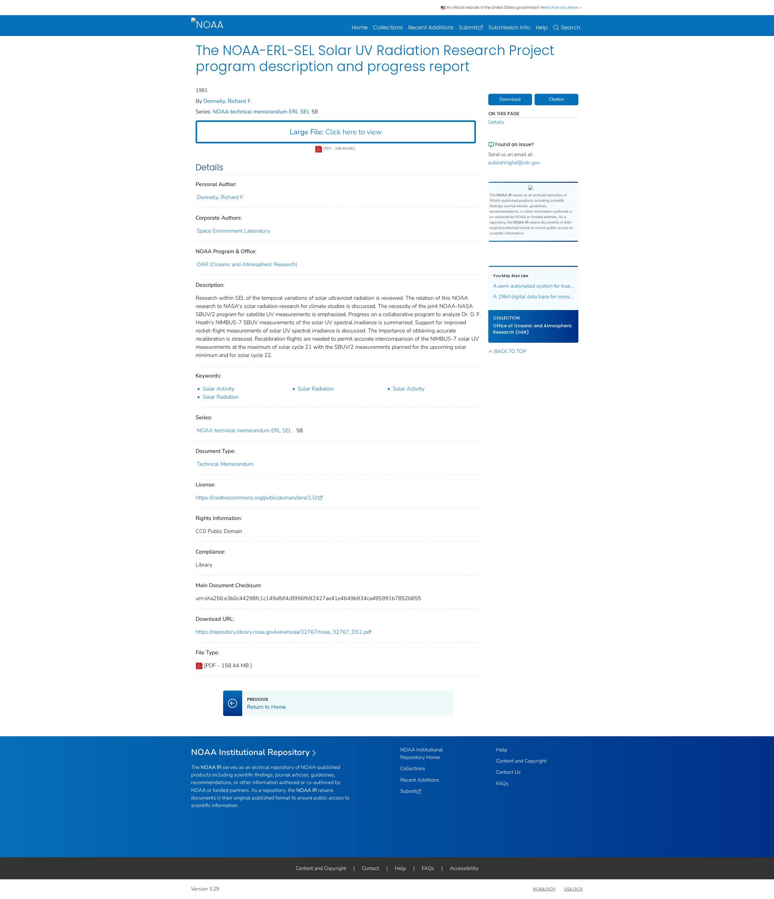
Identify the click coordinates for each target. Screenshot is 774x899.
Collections (388, 27)
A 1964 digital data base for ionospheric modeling (533, 296)
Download (510, 99)
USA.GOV (573, 889)
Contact (370, 868)
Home (360, 27)
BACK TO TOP (510, 351)
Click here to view (336, 132)
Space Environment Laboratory (233, 230)
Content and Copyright (521, 760)
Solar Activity (218, 388)
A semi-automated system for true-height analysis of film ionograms (533, 286)
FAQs (502, 783)
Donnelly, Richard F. (227, 101)
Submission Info (509, 27)
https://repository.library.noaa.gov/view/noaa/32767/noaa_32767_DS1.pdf (284, 632)
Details (496, 122)
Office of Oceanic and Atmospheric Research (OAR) (532, 329)
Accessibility (464, 868)
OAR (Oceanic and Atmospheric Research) (247, 264)
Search (570, 27)
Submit (468, 27)
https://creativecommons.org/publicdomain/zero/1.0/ (256, 497)
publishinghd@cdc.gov (514, 162)
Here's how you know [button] (559, 7)
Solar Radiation (316, 388)
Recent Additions (431, 27)
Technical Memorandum (225, 464)
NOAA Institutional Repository (250, 752)
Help (542, 27)
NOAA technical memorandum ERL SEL (262, 111)
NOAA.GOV (544, 889)
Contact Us (508, 772)
